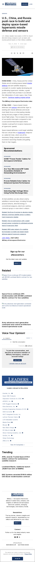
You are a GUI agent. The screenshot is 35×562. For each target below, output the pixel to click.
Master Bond (7, 422)
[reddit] (20, 53)
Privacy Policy (28, 554)
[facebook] (11, 53)
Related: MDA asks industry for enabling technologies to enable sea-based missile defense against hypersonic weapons (15, 232)
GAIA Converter (7, 412)
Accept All (17, 558)
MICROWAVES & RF (11, 544)
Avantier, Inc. (7, 393)
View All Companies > (17, 445)
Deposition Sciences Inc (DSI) (12, 398)
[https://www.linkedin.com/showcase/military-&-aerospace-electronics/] (17, 537)
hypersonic (21, 132)
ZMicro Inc (6, 441)
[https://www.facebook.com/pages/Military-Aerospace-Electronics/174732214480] (15, 537)
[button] (3, 4)
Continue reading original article (19, 97)
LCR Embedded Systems (10, 419)
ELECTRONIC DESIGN (23, 544)
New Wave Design (8, 427)
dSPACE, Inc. (7, 401)
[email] (23, 53)
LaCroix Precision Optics (10, 417)
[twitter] (17, 53)
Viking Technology (8, 438)
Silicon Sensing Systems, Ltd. (12, 433)
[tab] (6, 338)
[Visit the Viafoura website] (28, 346)
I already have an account (17, 363)
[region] (17, 342)
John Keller (6, 238)
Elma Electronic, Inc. (9, 406)
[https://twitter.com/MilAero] (19, 537)
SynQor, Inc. (6, 435)
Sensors (4, 13)
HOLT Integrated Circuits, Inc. (12, 414)
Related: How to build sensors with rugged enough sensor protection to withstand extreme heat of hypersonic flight (17, 223)
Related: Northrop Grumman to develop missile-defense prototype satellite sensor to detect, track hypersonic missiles (17, 214)
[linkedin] (14, 53)
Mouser (5, 425)
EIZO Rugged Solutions (10, 404)
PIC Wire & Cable (8, 430)
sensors (14, 107)
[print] (32, 53)
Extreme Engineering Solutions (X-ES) (14, 409)
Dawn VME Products (9, 396)
